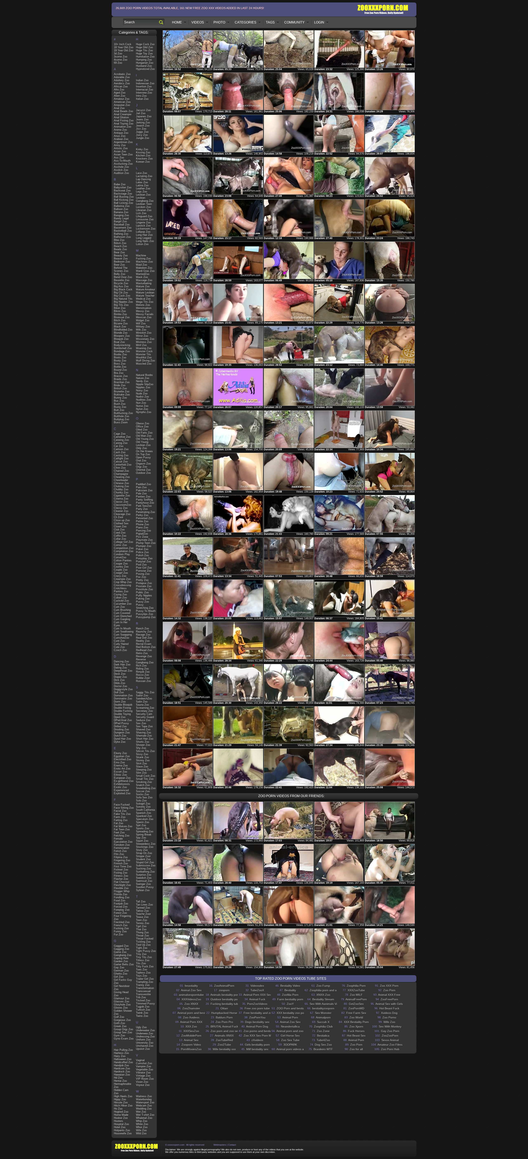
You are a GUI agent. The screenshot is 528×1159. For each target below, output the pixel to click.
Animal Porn (290, 1017)
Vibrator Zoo (143, 1072)
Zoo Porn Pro (224, 1022)
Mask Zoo (142, 277)
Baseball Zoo (122, 224)
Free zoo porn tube (257, 1008)
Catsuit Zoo (121, 461)
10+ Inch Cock (122, 44)
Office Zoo (142, 426)
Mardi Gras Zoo (145, 270)
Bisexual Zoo (122, 317)
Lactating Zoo (144, 176)
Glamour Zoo (121, 998)
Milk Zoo (141, 329)
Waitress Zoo (144, 1096)
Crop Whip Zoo (123, 582)
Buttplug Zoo (121, 419)
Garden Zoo (121, 961)
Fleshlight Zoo (122, 885)
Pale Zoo (141, 493)
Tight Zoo (141, 947)
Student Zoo (143, 859)
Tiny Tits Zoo (144, 957)
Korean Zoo (143, 161)
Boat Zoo (119, 342)
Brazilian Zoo (122, 382)
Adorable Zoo (122, 77)
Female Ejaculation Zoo (123, 840)
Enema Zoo (121, 765)
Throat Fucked (144, 938)
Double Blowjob (123, 704)
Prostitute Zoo (144, 589)
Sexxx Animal (390, 1040)
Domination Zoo (123, 695)
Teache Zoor (143, 913)
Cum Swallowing (123, 631)
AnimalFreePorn (356, 999)
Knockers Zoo (144, 158)
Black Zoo (120, 326)
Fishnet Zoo (121, 869)
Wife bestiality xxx (224, 1049)
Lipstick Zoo (143, 225)
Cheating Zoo (122, 477)
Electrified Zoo (122, 759)
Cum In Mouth (122, 628)
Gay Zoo (119, 967)
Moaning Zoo (143, 348)
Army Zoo (120, 145)
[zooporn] (238, 947)
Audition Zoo (121, 173)
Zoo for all (356, 1049)
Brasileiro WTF (323, 1049)
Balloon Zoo (121, 209)
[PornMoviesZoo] (390, 905)
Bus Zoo (119, 400)
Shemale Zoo (144, 735)
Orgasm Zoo (143, 463)
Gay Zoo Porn (390, 1031)
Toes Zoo (141, 969)
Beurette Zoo (121, 280)
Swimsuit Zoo (144, 880)
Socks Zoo (142, 794)
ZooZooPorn (390, 1035)
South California (145, 809)
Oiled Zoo (141, 429)
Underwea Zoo (144, 1033)
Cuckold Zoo (121, 600)
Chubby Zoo (121, 489)
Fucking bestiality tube (225, 1003)
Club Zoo (119, 529)
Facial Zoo (120, 810)
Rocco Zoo (142, 674)
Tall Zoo (140, 901)
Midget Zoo (142, 320)
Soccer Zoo (143, 791)
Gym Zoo (119, 1035)
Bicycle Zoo (121, 283)
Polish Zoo (142, 555)
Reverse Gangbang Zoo (144, 661)
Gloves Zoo (121, 1007)
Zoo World (356, 1017)
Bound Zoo (120, 369)
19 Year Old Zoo (123, 50)
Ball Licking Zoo (123, 202)
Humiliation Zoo (145, 56)
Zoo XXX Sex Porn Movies (261, 1035)
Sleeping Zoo (144, 769)
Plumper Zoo (143, 546)
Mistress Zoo (144, 342)
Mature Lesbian (145, 292)
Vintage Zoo (143, 1075)
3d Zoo (118, 53)
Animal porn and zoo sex (292, 1031)
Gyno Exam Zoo (123, 1038)
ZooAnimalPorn (224, 985)
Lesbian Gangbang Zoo (144, 199)
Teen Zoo (141, 920)
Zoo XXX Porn (389, 985)
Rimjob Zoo (143, 671)
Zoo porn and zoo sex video (229, 1031)
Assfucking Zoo (123, 163)
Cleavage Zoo (122, 514)
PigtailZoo (142, 533)
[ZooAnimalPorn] (187, 947)
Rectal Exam (143, 643)
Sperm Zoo (142, 822)
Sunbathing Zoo (145, 871)
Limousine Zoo (144, 219)
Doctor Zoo (120, 686)
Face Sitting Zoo (124, 807)
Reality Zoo (143, 640)
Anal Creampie (122, 114)
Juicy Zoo (142, 134)
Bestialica (323, 1035)
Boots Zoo (120, 357)
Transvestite (143, 994)
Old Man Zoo (143, 435)
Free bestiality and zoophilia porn (265, 1013)
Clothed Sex (121, 523)
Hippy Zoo (120, 1099)
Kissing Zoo (143, 152)
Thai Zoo (141, 929)
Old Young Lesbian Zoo (143, 443)
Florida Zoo (120, 894)
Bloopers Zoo (122, 335)
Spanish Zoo (143, 812)
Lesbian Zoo (143, 194)
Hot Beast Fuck (389, 1008)
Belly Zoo (119, 274)
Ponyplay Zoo (144, 558)
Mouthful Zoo (144, 357)
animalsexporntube (191, 994)
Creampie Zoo (122, 579)
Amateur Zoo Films (389, 1044)
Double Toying (122, 714)
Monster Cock (144, 351)
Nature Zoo (142, 378)
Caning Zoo (120, 443)
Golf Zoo (119, 1016)
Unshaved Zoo (144, 1045)
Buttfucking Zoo (123, 413)
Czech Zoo (120, 650)
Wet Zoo (141, 1111)
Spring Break (143, 834)
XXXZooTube (356, 990)
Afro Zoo (119, 89)
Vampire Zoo (143, 1066)
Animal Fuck (257, 999)
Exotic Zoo (120, 787)
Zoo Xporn (356, 1026)
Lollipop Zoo (143, 231)
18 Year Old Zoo (123, 47)
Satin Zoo (141, 701)
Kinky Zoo (142, 149)
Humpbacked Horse (224, 1013)
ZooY (290, 1003)
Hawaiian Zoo (122, 1074)
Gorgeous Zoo (122, 1020)
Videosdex (257, 985)
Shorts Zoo (142, 741)
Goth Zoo (119, 1023)
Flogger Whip (122, 891)
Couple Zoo (120, 569)
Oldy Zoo (141, 448)
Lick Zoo (141, 213)
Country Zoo (121, 566)
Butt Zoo (119, 410)
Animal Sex (191, 1040)
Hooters (118, 1121)
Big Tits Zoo (121, 304)
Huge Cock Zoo (145, 44)
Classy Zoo (120, 507)
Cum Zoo (119, 606)
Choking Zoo (121, 486)
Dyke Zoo (119, 741)
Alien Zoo (119, 95)
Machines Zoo (144, 261)
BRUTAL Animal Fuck (224, 1026)
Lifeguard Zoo (144, 216)
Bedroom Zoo (122, 261)
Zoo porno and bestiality (259, 1031)
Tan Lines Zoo (144, 904)
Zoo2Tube (224, 1044)
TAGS (270, 22)
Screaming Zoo (145, 707)
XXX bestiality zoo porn (292, 1013)
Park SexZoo (144, 505)
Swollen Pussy (145, 887)
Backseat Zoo (122, 190)
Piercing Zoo (143, 530)
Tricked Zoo (143, 1000)
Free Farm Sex (356, 1013)
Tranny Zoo (143, 985)
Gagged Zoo (121, 945)
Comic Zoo (120, 545)
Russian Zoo (143, 681)
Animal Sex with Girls (389, 1003)
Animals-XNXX (224, 1035)
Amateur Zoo (121, 98)
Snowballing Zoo (146, 788)
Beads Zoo (120, 249)
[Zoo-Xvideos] (289, 862)
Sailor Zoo (142, 695)
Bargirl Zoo (120, 221)
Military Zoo (143, 326)
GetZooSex (356, 1003)
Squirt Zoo (142, 840)
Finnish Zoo (121, 863)
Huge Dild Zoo (144, 47)
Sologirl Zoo (143, 803)
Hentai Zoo (120, 1080)
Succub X (323, 1022)
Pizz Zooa (142, 536)
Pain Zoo (141, 487)
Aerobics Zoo (122, 83)
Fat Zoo (118, 823)
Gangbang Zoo (122, 955)
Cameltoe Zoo (122, 436)
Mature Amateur (145, 289)
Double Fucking (123, 710)
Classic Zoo (121, 501)
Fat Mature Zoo (123, 826)
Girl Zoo (118, 976)
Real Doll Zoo (144, 637)
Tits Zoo (141, 963)
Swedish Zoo (143, 877)
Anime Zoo (120, 129)
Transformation (145, 988)
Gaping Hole (121, 958)
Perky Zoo (142, 515)
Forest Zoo (120, 912)
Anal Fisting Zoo (123, 120)
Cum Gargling (122, 619)
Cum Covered (122, 613)
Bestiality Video (290, 985)
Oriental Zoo (143, 469)
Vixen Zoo (142, 1081)
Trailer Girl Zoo (145, 978)
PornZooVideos (257, 1003)
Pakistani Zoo (144, 490)
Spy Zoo (141, 837)
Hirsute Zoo (121, 1102)
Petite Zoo (142, 521)
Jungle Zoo (142, 138)
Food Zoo (119, 900)
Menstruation (143, 308)
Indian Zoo (142, 80)
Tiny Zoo (141, 954)
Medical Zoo (143, 298)
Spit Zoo (141, 825)
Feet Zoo (119, 832)
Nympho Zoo (143, 412)
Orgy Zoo (141, 466)
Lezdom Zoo (143, 207)
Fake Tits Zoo (122, 813)
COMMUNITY (294, 22)
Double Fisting (122, 707)
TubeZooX (257, 990)
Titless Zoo (142, 960)
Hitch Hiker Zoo (123, 1105)
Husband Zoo (144, 65)
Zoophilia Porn (356, 985)
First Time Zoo (122, 866)
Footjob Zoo (121, 903)
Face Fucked (122, 804)
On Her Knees (144, 451)
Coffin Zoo (120, 535)
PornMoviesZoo (191, 1049)
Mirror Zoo (142, 335)
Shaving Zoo (143, 732)
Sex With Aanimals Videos (326, 1003)
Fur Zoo (118, 934)
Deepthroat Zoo (123, 670)
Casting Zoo (121, 455)
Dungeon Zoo (122, 732)
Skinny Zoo (143, 760)
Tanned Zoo (143, 907)
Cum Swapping (123, 634)
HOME (177, 22)
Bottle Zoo (120, 366)
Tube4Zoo (323, 1040)
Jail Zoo (140, 113)
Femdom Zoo (122, 844)
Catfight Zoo (121, 458)
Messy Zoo (142, 311)
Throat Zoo (142, 935)
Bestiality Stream (323, 999)
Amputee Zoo (122, 105)
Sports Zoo (142, 828)
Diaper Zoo (120, 676)
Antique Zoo (121, 132)
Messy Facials (144, 314)
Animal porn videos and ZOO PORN (299, 1049)
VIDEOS (197, 22)
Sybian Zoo (143, 890)
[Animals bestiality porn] (339, 947)
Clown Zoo (120, 526)
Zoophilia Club (323, 1026)
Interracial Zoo (144, 89)
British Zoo (120, 388)
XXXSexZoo (191, 1031)
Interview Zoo (144, 92)
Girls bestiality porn (257, 1044)
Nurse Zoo (142, 405)
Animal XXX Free (389, 994)
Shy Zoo (141, 748)
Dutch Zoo (120, 735)
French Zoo (120, 925)
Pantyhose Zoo (145, 502)
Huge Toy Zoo (144, 53)
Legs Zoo (141, 191)
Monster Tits (143, 354)
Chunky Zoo (121, 492)
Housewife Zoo (123, 1133)
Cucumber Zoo (122, 603)
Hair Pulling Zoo (123, 1049)
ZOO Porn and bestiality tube (296, 1008)
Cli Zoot (118, 517)
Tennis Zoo (142, 923)
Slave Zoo (142, 766)
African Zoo (121, 86)
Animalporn (323, 1017)
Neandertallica (290, 1026)
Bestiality (290, 990)
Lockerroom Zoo (145, 228)
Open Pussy (143, 457)
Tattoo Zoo (142, 910)
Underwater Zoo (145, 1030)
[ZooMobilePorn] (238, 905)
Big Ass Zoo (121, 286)
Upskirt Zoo (143, 1048)
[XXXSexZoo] (187, 905)
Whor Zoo (141, 1127)
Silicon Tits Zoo (145, 751)
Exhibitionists (122, 784)
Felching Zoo (121, 835)
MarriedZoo (142, 274)
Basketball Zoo (123, 230)
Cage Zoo (119, 433)
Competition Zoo (123, 548)
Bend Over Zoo (123, 277)
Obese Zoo (142, 423)
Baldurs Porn (224, 1017)
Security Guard (145, 717)
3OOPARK (290, 1044)
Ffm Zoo (119, 854)
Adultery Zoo (121, 80)
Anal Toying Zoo (123, 123)
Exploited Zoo (122, 793)
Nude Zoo (141, 393)
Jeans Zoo (142, 119)
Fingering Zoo (122, 860)
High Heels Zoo (123, 1096)
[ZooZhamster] (187, 862)
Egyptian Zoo (122, 756)
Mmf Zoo (141, 345)
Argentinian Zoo (123, 142)
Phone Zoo (142, 524)
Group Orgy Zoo (123, 1029)
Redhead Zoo (144, 650)
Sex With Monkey (390, 1026)
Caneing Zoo (121, 439)
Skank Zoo (142, 757)
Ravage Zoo (143, 634)
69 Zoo (118, 62)
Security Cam (144, 714)
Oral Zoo (141, 460)
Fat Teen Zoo (122, 829)
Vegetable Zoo (144, 1069)
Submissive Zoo (145, 865)
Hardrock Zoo (122, 1071)
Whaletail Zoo (144, 1117)
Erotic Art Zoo (122, 768)
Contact (232, 1145)
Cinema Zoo (121, 498)
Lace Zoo (141, 173)
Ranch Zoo (142, 628)
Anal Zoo (119, 108)
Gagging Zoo (121, 948)
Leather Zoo (143, 188)
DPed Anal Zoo (123, 720)
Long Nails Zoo (145, 241)
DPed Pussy (121, 723)
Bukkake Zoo (122, 394)
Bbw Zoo (119, 240)
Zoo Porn (356, 1044)
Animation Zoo (122, 126)
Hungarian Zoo (144, 62)
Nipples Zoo (143, 387)
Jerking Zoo (143, 122)
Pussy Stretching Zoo (144, 606)
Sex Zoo (141, 723)
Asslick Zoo (121, 169)
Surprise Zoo (143, 874)
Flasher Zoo (121, 878)
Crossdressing (122, 585)
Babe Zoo (119, 184)
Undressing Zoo (145, 1036)
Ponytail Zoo (143, 561)
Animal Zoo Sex (191, 990)
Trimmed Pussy (145, 1003)
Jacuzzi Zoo (143, 110)
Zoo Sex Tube (290, 1040)
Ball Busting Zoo (124, 196)
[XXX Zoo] (390, 862)
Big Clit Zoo (121, 292)
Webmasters (219, 1145)
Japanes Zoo (143, 116)
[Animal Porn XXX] (339, 862)
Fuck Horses (356, 1031)
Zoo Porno (389, 1017)
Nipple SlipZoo (144, 384)
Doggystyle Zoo (123, 689)
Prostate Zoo (143, 586)
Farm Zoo (119, 817)
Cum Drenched (123, 616)
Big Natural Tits (123, 298)
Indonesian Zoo (145, 83)
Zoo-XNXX (191, 1003)
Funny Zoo (120, 931)
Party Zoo (142, 508)
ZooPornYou (257, 1017)
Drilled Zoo (120, 726)
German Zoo (121, 970)
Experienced (121, 790)
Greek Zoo (120, 1026)
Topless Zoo (143, 972)
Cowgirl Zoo (121, 572)
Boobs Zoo (120, 354)
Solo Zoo (141, 800)
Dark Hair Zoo (122, 664)
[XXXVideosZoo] (289, 820)
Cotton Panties (123, 560)
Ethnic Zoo (120, 774)
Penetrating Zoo (145, 512)
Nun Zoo (141, 402)
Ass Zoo (119, 157)
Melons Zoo (143, 304)
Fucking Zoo (121, 928)
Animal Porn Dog (257, 1026)
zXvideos (257, 1040)
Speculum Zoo (144, 819)
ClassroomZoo (122, 504)
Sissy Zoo (142, 754)
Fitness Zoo (121, 875)
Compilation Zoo (123, 551)
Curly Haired (121, 643)
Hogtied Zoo (121, 1111)
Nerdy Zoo (142, 381)
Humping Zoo (144, 59)
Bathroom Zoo (122, 236)
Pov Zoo (141, 576)
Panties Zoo (143, 496)
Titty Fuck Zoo (144, 966)
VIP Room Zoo (145, 1078)
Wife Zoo (389, 1022)
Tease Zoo (142, 917)
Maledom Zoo (144, 267)
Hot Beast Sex (356, 1035)
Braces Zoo (121, 376)
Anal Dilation (121, 117)
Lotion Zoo (142, 244)
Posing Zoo (143, 573)
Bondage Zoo (122, 351)
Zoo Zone (323, 1031)
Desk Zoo (119, 673)
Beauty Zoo (121, 255)
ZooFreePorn (389, 999)
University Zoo (144, 1042)
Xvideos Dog (389, 1013)
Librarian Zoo (143, 210)
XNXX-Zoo (323, 994)
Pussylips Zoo (144, 614)
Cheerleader (121, 480)
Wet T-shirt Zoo (145, 1114)
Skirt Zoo (141, 763)
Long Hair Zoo (144, 234)
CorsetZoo (120, 557)
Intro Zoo (141, 95)
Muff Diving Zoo (145, 360)
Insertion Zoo (144, 86)
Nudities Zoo (143, 399)
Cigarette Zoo (122, 495)
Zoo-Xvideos (191, 1017)
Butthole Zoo (121, 416)
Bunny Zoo (120, 397)
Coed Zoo (119, 532)
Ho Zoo (118, 1108)
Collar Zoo (120, 538)
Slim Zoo (141, 772)
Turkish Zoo (143, 1009)
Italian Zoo (142, 98)
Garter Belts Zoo (124, 964)
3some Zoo (120, 56)
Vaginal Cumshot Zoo (144, 1062)
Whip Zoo (141, 1121)
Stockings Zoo (144, 846)
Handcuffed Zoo (123, 1062)
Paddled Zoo (143, 484)
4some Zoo (120, 59)
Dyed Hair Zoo (122, 738)
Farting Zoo (120, 820)
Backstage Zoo (123, 193)
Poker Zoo (142, 549)
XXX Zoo (191, 1026)
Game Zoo (120, 952)
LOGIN (319, 22)
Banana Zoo (121, 212)
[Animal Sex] (289, 905)
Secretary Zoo (144, 710)
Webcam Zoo (144, 1105)
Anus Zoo (119, 135)
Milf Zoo (141, 323)
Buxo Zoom (121, 422)
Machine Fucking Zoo (143, 257)
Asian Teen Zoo (123, 154)
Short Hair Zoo (144, 738)
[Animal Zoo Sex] (238, 820)
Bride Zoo (119, 385)
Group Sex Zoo (123, 1032)
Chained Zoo (121, 470)
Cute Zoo (119, 647)
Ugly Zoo (141, 1027)
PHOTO (219, 22)
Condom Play (122, 554)
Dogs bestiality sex (257, 1022)
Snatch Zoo (143, 785)
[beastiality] (187, 820)
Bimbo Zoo (120, 314)
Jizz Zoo (141, 128)
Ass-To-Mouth (122, 160)
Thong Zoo (142, 932)
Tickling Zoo (143, 941)
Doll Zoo (119, 692)
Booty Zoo (120, 360)
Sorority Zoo (143, 806)
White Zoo (142, 1124)
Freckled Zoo (122, 922)
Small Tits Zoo (144, 778)
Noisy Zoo (142, 390)
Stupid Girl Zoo (145, 862)
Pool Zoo (141, 564)
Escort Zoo (120, 771)
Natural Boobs (144, 375)
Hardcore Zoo (122, 1068)
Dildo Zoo (119, 683)
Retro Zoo (142, 653)
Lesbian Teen (144, 203)
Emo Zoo (119, 762)
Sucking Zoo (143, 868)
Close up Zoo (122, 520)
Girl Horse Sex (290, 1035)
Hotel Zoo (119, 1127)
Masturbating (143, 283)
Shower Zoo (143, 744)
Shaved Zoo (143, 729)
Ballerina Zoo (122, 206)
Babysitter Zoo (122, 187)
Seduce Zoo (143, 720)
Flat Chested (121, 881)
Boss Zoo (119, 363)
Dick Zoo (119, 680)
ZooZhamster (191, 1008)
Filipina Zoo (121, 857)
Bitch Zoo (119, 320)
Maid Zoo (141, 264)
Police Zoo (142, 552)
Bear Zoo (119, 252)
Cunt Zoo (119, 640)
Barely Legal (121, 218)
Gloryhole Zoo (122, 1004)
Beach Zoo (120, 246)
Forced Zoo (120, 906)
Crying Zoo (120, 594)
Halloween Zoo (122, 1059)
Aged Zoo (119, 92)
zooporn (224, 990)
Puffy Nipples (144, 595)
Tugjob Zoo (142, 1006)
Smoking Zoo (144, 782)
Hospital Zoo (121, 1124)
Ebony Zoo (120, 753)
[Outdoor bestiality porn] (289, 947)
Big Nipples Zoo (123, 301)
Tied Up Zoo (143, 944)
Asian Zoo (120, 151)
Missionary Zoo (145, 338)
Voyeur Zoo (143, 1084)
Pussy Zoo (142, 601)
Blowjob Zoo (121, 338)
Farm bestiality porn (290, 999)
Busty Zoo (120, 406)
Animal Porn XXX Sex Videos (262, 994)
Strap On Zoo (144, 853)
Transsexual (143, 991)
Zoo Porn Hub (390, 1049)
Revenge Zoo (144, 656)
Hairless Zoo (121, 1053)
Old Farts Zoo (144, 432)
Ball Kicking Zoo (123, 199)
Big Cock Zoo (122, 295)
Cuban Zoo (120, 597)
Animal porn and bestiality (194, 1013)
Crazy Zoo (120, 575)
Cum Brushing (122, 609)
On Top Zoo (143, 454)
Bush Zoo (119, 403)
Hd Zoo (118, 1077)
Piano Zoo (142, 527)
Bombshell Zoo (123, 348)
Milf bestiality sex (257, 1049)
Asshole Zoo (121, 166)
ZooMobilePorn (191, 1035)
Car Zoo (118, 446)
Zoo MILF (356, 994)
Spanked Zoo (144, 816)
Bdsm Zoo (120, 243)
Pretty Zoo (142, 580)
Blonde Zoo (120, 332)
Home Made (121, 1114)
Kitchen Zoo (143, 155)
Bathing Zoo (121, 233)
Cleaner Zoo (121, 511)
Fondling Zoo (121, 897)
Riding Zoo (142, 668)
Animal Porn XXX (191, 1022)
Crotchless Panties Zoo (121, 590)
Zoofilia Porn (290, 994)
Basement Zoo (122, 227)
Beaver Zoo (121, 258)
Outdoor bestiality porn (225, 999)
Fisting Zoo (120, 872)
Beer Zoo (119, 264)
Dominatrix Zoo (123, 698)
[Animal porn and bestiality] (238, 862)
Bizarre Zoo (121, 323)
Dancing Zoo (121, 661)
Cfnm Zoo (120, 467)
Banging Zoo (121, 215)
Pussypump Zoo (146, 617)
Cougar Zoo (121, 563)
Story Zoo (142, 850)
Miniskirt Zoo (143, 332)
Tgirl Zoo (141, 926)
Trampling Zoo (144, 981)
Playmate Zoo (144, 539)
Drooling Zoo (121, 729)
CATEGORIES (245, 22)
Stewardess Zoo (145, 843)
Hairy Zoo (119, 1056)
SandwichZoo (144, 698)
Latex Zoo (142, 182)
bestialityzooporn (323, 1008)
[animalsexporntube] (339, 820)
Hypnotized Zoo (145, 68)
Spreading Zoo (144, 831)
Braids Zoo (120, 379)
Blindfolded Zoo (123, 329)
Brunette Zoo (121, 391)
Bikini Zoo (120, 311)
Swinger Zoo (143, 884)
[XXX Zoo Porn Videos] (390, 9)
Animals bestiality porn (225, 994)
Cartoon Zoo (121, 449)
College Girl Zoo (123, 541)
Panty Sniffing (144, 499)
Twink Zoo (142, 1012)
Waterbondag (144, 1099)
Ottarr (224, 1008)
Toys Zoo (141, 975)
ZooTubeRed (224, 1040)
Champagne (121, 473)
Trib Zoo (141, 997)
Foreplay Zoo (122, 909)
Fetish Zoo (120, 851)
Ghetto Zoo (120, 973)
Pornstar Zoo (143, 570)
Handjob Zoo (121, 1065)
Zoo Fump (323, 985)
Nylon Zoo (142, 409)
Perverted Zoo (144, 518)
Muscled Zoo (143, 363)
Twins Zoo (142, 1015)
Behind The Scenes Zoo (121, 269)
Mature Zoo (143, 286)
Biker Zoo (119, 308)
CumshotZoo (121, 637)
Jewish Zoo (143, 125)
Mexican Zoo (143, 317)
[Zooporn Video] (339, 905)
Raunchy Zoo (144, 631)
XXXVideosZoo (191, 999)
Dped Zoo (119, 717)
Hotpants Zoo (122, 1130)
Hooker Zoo (121, 1117)
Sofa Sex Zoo (144, 797)
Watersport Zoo (145, 1102)
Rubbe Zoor (143, 677)
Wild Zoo (141, 1133)
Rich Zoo (141, 665)
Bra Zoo (118, 372)
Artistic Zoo (121, 148)
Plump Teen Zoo (146, 542)
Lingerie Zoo (143, 222)
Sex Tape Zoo (144, 726)
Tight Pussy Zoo (146, 951)
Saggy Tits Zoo (145, 692)
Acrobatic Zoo (122, 74)
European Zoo (122, 777)
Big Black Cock (123, 289)
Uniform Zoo (143, 1039)
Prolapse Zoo (144, 583)
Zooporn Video (191, 1044)
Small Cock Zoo (145, 775)
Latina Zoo (142, 185)
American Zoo (122, 101)
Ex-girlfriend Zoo (123, 780)
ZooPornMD (356, 1008)
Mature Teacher (145, 295)
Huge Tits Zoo (144, 50)
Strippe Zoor (143, 856)
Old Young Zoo (145, 438)
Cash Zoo (119, 452)
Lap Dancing (143, 179)
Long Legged (143, 237)
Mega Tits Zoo (144, 301)
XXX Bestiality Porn (356, 1022)
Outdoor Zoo (143, 472)
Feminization (121, 847)
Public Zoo (142, 592)
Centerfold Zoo (122, 464)
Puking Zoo (143, 598)
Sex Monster (323, 1013)
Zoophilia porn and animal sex (329, 990)
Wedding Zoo (144, 1108)
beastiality (191, 985)
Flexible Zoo (121, 888)
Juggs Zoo (142, 131)
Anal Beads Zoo (123, 111)
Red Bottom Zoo (146, 647)
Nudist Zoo (142, 396)
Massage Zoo (144, 280)
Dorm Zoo (120, 701)
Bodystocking (122, 345)
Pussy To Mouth (146, 610)
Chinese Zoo (121, 483)
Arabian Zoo (121, 139)
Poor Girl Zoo (144, 567)
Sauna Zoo (142, 704)
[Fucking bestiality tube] (390, 947)
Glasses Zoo (121, 1001)
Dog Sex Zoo (323, 1044)
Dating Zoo (120, 667)
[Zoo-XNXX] (390, 820)
